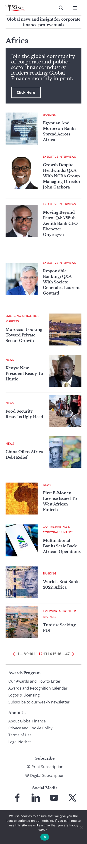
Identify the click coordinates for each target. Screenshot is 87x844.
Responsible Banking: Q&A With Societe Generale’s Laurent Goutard (61, 282)
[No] (81, 827)
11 (36, 653)
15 (54, 653)
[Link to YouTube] (54, 798)
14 (50, 653)
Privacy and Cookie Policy (30, 728)
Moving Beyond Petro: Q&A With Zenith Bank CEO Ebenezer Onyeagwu (60, 223)
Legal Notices (20, 741)
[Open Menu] (75, 8)
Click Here (26, 92)
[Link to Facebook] (17, 798)
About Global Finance (27, 721)
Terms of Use (20, 734)
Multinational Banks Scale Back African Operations (62, 546)
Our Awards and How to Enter (34, 681)
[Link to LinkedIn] (36, 798)
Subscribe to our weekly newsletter (39, 702)
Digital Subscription (47, 775)
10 (31, 653)
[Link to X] (72, 798)
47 (67, 653)
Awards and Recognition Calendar (38, 688)
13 (45, 653)
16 (59, 653)
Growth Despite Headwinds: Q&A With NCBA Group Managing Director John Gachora (62, 176)
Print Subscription (47, 766)
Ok (45, 837)
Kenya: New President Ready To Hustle (24, 373)
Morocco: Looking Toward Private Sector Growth (24, 335)
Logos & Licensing (24, 695)
